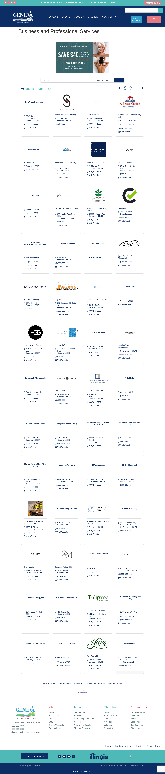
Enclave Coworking (31, 300)
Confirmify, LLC (124, 208)
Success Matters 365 (63, 567)
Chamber (110, 707)
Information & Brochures (96, 683)
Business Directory (51, 3)
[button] (53, 17)
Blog (113, 3)
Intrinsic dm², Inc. (61, 345)
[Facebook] (5, 2)
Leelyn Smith (60, 391)
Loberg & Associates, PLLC (97, 391)
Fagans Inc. (59, 300)
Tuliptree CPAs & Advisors (97, 611)
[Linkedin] (9, 2)
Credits (139, 746)
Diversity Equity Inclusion (118, 746)
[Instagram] (15, 2)
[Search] (160, 10)
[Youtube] (12, 2)
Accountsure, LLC (31, 163)
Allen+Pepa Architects (95, 163)
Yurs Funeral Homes (95, 656)
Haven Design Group (32, 345)
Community (139, 707)
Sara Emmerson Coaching (65, 115)
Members (80, 707)
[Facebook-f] (59, 756)
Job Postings (79, 683)
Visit (52, 707)
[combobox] (141, 10)
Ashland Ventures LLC (127, 163)
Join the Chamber (97, 3)
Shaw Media (29, 567)
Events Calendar (66, 683)
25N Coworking (93, 115)
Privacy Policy (154, 746)
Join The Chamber (115, 683)
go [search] (120, 80)
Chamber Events (75, 3)
